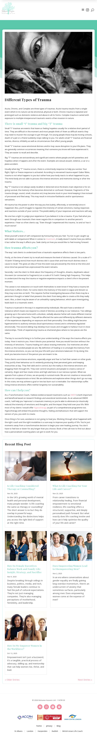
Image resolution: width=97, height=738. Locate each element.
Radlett (55, 731)
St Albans (18, 731)
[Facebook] (39, 706)
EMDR (73, 395)
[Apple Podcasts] (52, 706)
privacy (49, 726)
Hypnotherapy (40, 407)
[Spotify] (59, 706)
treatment (50, 239)
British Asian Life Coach (72, 731)
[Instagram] (46, 706)
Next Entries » (85, 679)
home (39, 726)
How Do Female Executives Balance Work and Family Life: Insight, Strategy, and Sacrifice (24, 569)
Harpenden (42, 731)
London (30, 731)
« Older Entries (12, 679)
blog (59, 726)
